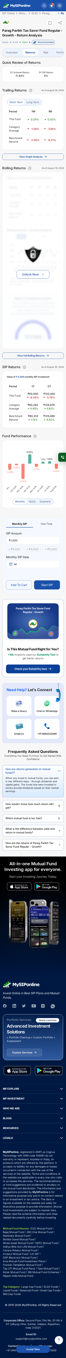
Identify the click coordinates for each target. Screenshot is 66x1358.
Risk (45, 52)
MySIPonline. (29, 1304)
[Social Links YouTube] (34, 1006)
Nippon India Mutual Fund (18, 1275)
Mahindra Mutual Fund (16, 1235)
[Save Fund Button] (50, 23)
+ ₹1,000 (14, 549)
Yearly (32, 501)
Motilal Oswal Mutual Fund (18, 1239)
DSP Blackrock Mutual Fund (19, 1257)
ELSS (15, 42)
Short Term (16, 102)
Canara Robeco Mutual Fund (20, 1250)
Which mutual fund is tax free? (24, 818)
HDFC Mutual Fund (46, 1243)
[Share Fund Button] (60, 23)
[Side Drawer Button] (59, 5)
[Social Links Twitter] (24, 1006)
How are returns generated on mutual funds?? (28, 770)
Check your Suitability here (30, 668)
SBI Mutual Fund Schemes (43, 1272)
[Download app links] (19, 886)
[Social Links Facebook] (5, 1006)
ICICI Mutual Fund (41, 1228)
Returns (30, 52)
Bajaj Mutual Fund (13, 1232)
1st (15, 564)
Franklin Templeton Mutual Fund (22, 1264)
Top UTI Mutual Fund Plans (19, 1268)
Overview (11, 52)
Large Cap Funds (31, 1286)
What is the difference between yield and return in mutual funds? (30, 830)
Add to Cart (19, 585)
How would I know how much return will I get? (30, 805)
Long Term (32, 102)
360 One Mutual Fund (40, 1232)
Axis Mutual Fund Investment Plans (24, 1261)
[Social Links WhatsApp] (53, 1006)
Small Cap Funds (50, 1290)
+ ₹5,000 (51, 549)
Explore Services (22, 1052)
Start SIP (47, 585)
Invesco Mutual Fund (15, 1253)
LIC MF (34, 1253)
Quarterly (45, 501)
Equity (5, 42)
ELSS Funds (51, 1286)
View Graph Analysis (31, 156)
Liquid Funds (10, 1290)
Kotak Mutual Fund (14, 1272)
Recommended (46, 42)
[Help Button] (59, 1340)
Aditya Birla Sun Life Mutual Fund (23, 1246)
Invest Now (33, 1349)
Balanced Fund (29, 1290)
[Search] (44, 5)
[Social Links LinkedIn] (14, 1006)
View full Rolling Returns (31, 355)
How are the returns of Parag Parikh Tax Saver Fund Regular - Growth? (30, 844)
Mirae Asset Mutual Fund (18, 1243)
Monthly (20, 501)
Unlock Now (30, 274)
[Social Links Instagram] (43, 1006)
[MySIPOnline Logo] (17, 6)
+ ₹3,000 (32, 549)
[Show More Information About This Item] (30, 90)
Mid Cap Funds (12, 1294)
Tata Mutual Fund (47, 1268)
